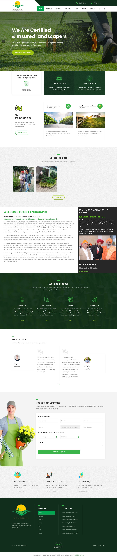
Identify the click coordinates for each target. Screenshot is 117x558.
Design (84, 8)
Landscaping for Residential (69, 529)
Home (40, 8)
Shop (76, 8)
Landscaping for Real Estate (69, 523)
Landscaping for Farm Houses (70, 519)
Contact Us (20, 491)
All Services (22, 132)
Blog (40, 526)
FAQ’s (40, 529)
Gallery (68, 8)
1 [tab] (57, 384)
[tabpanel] (34, 361)
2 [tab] (59, 384)
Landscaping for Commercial (69, 512)
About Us (49, 8)
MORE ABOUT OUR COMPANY (23, 50)
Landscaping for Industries (69, 516)
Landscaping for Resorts (68, 526)
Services (58, 8)
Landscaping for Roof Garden (70, 533)
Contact (92, 8)
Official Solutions (79, 555)
